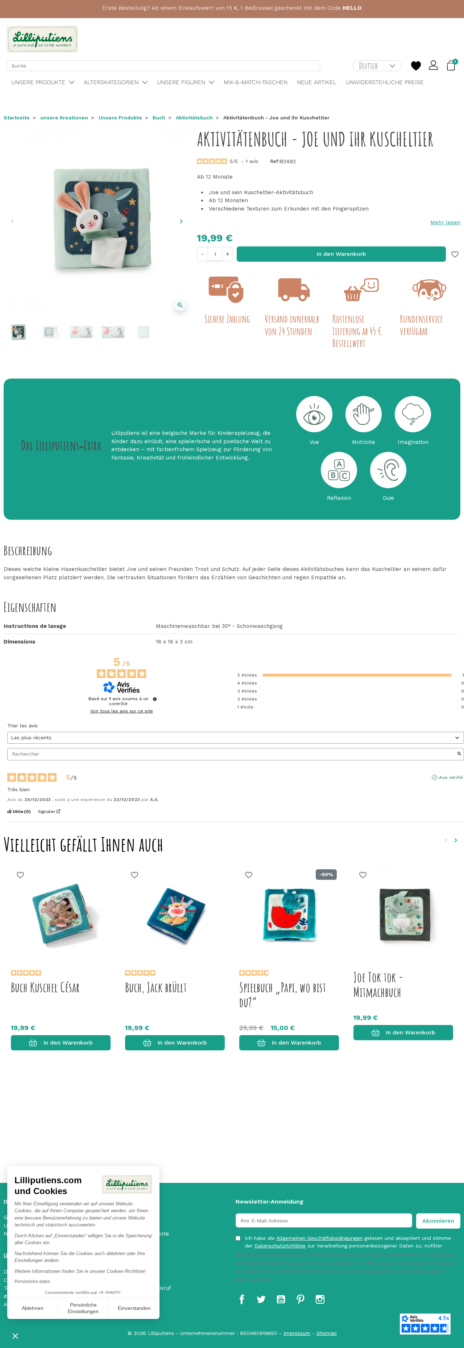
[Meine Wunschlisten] (415, 65)
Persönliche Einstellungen (83, 1308)
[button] (15, 1335)
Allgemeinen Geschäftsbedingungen (319, 1238)
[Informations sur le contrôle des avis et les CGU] (155, 699)
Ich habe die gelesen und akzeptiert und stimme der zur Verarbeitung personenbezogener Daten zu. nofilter (348, 1242)
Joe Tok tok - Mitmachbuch (378, 984)
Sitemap (326, 1333)
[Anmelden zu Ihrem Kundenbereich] (433, 65)
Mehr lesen (445, 222)
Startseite (17, 117)
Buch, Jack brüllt (156, 987)
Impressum (296, 1333)
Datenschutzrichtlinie (280, 1246)
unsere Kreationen (64, 117)
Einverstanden (134, 1308)
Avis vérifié (451, 777)
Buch (159, 117)
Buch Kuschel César (45, 987)
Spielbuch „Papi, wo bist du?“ (282, 994)
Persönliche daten (32, 1281)
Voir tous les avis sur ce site (121, 711)
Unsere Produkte (120, 117)
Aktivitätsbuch (194, 117)
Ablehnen (33, 1308)
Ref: (275, 161)
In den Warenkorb (341, 253)
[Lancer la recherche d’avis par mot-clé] (459, 754)
